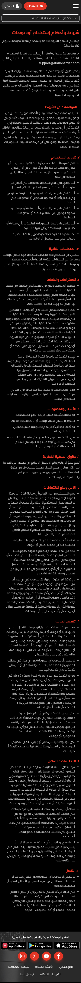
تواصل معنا (27, 974)
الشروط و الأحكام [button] (50, 974)
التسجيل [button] (9, 6)
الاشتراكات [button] (32, 6)
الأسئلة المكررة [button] (44, 966)
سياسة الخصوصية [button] (18, 966)
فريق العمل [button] (66, 966)
